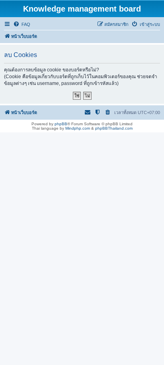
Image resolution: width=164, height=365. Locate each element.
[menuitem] (21, 24)
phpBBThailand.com (114, 128)
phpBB (61, 124)
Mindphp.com (77, 128)
